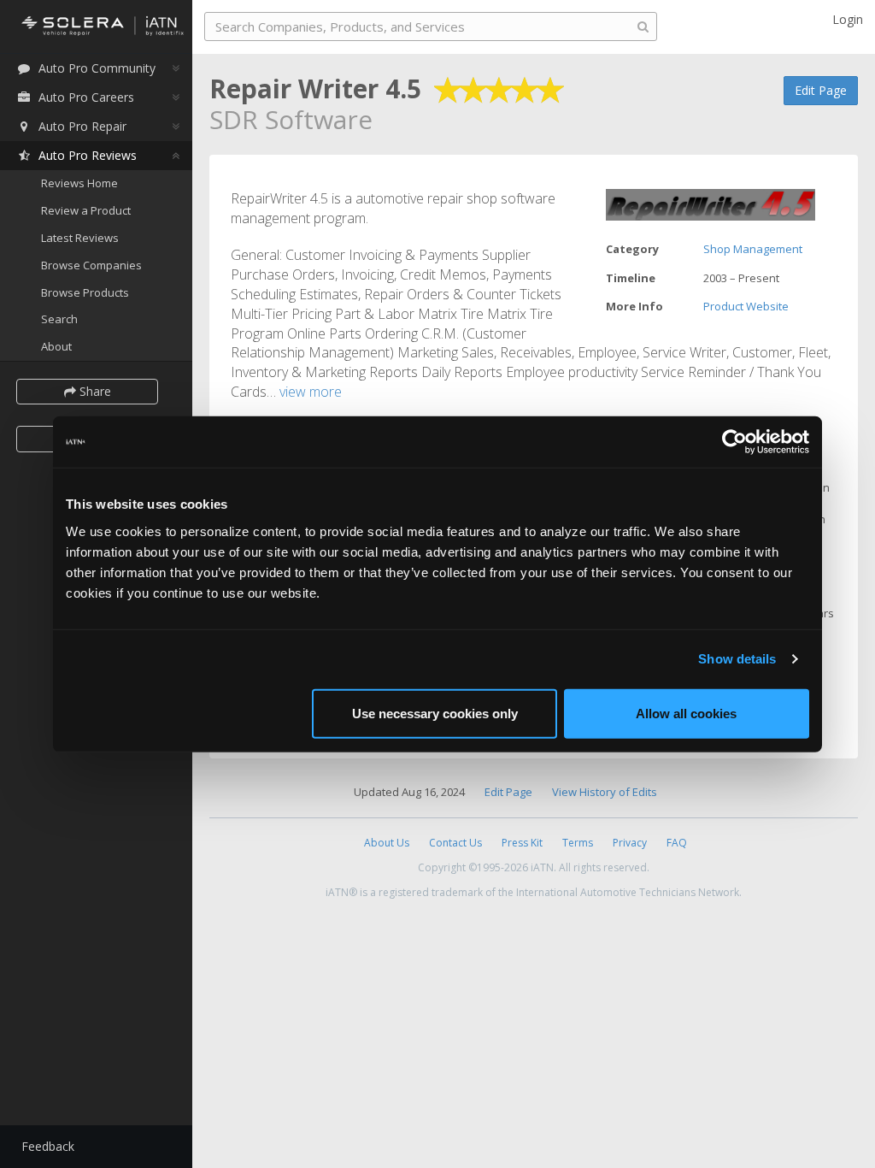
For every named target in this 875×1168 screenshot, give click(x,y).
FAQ (677, 842)
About (56, 346)
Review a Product (86, 210)
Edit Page (821, 90)
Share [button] (93, 391)
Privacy (630, 842)
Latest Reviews (80, 237)
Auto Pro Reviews (87, 155)
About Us (386, 842)
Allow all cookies (686, 712)
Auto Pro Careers (86, 97)
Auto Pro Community (97, 68)
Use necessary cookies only (435, 712)
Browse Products (85, 292)
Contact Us (455, 842)
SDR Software (291, 119)
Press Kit (522, 842)
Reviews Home (79, 183)
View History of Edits (604, 791)
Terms (577, 842)
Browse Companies (91, 265)
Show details (737, 659)
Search (59, 319)
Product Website (746, 306)
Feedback (47, 1146)
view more (310, 391)
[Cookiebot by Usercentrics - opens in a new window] (734, 442)
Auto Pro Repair (82, 126)
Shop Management (752, 249)
